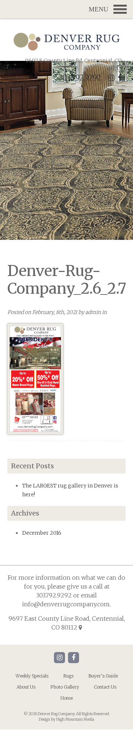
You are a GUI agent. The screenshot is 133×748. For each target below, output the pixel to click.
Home (66, 698)
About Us (26, 687)
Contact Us (105, 687)
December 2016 (41, 533)
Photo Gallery (64, 687)
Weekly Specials (32, 676)
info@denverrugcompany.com (66, 604)
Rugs (68, 676)
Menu (66, 9)
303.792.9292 (79, 77)
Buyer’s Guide (103, 676)
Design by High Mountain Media (66, 719)
